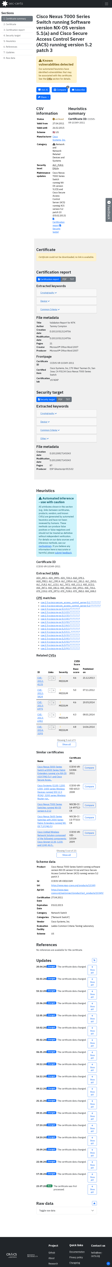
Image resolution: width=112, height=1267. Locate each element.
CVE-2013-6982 (40, 717)
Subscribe (79, 89)
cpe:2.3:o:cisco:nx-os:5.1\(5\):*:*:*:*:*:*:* (60, 622)
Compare (62, 89)
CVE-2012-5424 (40, 693)
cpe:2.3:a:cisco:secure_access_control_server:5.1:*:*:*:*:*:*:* (71, 602)
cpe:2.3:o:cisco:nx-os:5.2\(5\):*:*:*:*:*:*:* (60, 642)
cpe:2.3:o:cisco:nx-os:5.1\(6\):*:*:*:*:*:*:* (60, 625)
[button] (94, 960)
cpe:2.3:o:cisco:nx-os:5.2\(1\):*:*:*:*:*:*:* (60, 628)
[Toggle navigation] (106, 4)
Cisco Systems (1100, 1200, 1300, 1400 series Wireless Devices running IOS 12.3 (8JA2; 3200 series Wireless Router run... (51, 792)
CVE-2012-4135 (40, 681)
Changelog (74, 1262)
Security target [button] (47, 399)
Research (53, 1263)
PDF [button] (64, 279)
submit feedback (63, 552)
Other (43, 438)
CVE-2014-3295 (40, 730)
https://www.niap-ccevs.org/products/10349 (73, 885)
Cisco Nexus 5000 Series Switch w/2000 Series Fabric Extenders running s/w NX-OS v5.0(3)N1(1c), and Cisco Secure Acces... (52, 773)
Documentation (77, 1251)
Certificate (11, 24)
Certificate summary (16, 18)
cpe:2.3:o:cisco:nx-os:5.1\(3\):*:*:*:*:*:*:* (60, 615)
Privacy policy (76, 1257)
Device (44, 301)
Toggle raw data (47, 1210)
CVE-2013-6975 (40, 705)
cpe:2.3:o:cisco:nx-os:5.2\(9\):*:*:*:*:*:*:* (60, 648)
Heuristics (11, 41)
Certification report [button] (49, 279)
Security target (13, 35)
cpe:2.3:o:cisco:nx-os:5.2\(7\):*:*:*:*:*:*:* (60, 645)
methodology (45, 546)
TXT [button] (72, 279)
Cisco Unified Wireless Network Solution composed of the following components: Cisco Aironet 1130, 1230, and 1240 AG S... (52, 838)
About (51, 1258)
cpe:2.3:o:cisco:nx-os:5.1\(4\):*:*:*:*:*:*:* (60, 619)
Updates (10, 52)
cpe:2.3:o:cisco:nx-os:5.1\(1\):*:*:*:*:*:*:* (60, 609)
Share (43, 97)
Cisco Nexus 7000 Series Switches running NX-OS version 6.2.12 (49, 807)
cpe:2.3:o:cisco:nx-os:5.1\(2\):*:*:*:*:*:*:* (60, 612)
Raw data (10, 58)
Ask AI (44, 89)
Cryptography (47, 292)
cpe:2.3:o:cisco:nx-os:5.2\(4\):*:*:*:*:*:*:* (60, 638)
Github (51, 1252)
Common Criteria (49, 309)
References (11, 46)
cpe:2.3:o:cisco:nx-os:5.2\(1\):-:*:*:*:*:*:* (60, 632)
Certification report (15, 29)
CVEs (49, 78)
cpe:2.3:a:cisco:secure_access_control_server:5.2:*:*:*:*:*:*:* (71, 605)
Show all (66, 744)
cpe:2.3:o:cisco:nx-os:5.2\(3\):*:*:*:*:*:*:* (60, 635)
